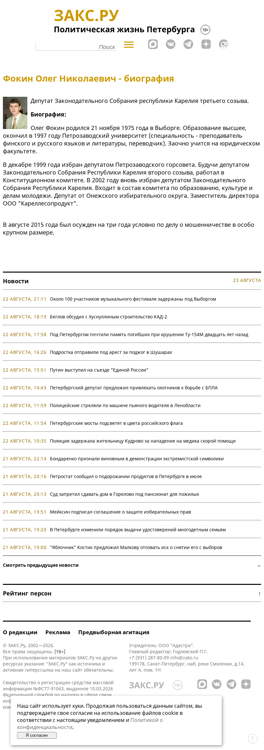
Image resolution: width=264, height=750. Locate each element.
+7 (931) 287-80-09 (149, 658)
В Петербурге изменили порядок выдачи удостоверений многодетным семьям (138, 529)
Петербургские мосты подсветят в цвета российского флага (116, 423)
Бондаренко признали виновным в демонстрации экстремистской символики (138, 458)
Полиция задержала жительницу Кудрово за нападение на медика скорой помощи (143, 441)
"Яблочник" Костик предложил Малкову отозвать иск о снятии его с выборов (136, 547)
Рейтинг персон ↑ (132, 593)
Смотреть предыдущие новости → (132, 565)
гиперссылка (39, 670)
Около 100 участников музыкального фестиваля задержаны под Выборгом (133, 299)
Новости (16, 281)
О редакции (20, 632)
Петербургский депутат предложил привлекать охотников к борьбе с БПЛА (134, 388)
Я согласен (37, 735)
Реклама (57, 632)
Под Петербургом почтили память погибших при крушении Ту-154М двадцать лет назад (149, 334)
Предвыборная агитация (113, 632)
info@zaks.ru (184, 658)
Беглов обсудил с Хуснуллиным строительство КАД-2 (108, 317)
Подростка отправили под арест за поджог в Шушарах (111, 352)
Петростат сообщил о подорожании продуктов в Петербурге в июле (126, 476)
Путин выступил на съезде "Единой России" (99, 370)
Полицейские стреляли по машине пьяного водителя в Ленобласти (125, 405)
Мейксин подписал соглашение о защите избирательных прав (120, 512)
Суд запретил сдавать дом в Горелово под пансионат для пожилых (124, 494)
